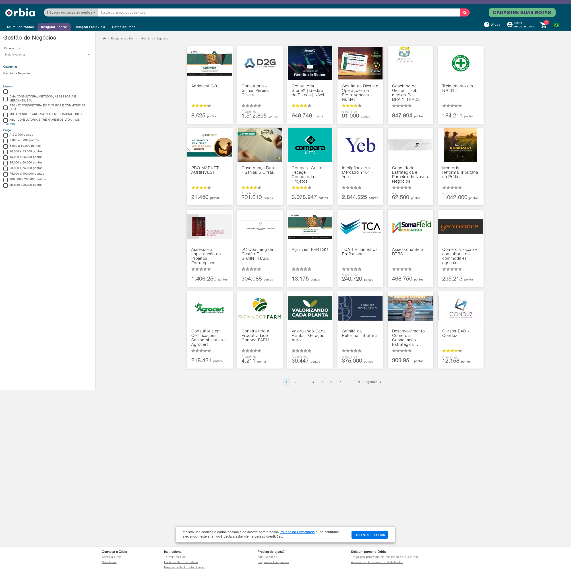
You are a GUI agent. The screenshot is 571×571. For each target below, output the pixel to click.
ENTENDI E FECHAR (369, 535)
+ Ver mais (9, 124)
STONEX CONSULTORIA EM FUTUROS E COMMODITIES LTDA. (47, 107)
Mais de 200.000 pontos (26, 185)
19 (358, 382)
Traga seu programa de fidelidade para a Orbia (384, 557)
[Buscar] (465, 12)
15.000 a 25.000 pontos (26, 157)
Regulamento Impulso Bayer (184, 567)
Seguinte (370, 382)
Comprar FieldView (90, 27)
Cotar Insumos (123, 27)
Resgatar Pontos (54, 27)
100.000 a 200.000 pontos (28, 179)
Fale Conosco (267, 557)
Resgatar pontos (122, 38)
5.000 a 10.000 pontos (25, 146)
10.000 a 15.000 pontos (26, 151)
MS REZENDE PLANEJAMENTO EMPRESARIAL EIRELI (46, 114)
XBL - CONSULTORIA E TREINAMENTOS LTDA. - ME (45, 120)
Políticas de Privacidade (181, 562)
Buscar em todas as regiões (71, 12)
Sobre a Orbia (112, 557)
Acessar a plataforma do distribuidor (377, 562)
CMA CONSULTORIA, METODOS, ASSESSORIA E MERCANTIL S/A (43, 98)
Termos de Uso (175, 557)
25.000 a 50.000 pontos (26, 162)
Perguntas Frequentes (273, 562)
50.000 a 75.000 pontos (26, 168)
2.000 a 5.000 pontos (24, 140)
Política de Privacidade (297, 532)
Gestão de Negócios (17, 73)
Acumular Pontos (20, 27)
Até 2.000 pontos (21, 135)
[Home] (20, 12)
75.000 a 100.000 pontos (27, 174)
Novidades (109, 562)
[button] (558, 25)
